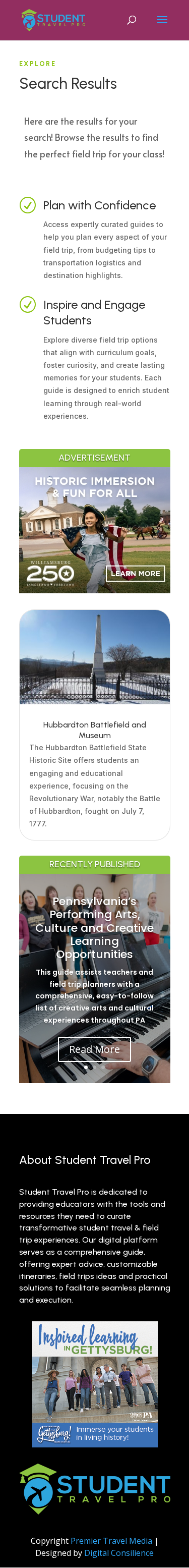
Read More (94, 1049)
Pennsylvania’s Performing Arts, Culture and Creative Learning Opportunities (94, 928)
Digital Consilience (119, 1552)
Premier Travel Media (111, 1540)
